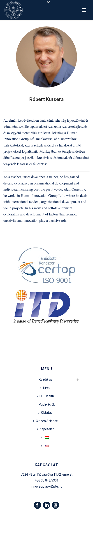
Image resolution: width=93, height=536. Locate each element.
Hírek (46, 388)
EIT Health (47, 396)
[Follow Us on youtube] (55, 505)
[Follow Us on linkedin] (46, 505)
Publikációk (47, 404)
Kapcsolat (47, 429)
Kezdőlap (45, 379)
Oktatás (46, 412)
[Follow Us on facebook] (37, 505)
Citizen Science (47, 421)
